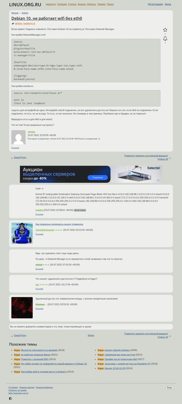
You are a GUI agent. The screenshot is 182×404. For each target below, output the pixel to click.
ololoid (39, 264)
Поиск (110, 4)
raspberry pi (29, 23)
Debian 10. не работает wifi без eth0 (46, 18)
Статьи (72, 4)
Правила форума (26, 387)
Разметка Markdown (44, 387)
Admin (25, 13)
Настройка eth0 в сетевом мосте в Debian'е (44, 372)
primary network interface (117, 350)
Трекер (101, 4)
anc (37, 284)
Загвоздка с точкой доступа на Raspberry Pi (127, 364)
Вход (168, 4)
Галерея (62, 4)
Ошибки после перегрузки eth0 (121, 359)
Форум (81, 4)
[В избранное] (165, 29)
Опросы (91, 4)
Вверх (169, 388)
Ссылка (15, 148)
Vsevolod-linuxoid (45, 230)
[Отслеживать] (165, 38)
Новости (51, 4)
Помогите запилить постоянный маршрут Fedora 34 (146, 157)
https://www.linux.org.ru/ (18, 393)
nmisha (31, 132)
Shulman (40, 304)
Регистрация (155, 4)
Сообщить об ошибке (18, 390)
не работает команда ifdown (35, 355)
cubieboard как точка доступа (120, 355)
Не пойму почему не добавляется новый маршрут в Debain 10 (54, 364)
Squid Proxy (20, 157)
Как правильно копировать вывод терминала (59, 224)
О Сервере (13, 387)
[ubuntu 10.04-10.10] (115, 368)
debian (18, 23)
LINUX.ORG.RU (25, 4)
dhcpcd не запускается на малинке (39, 350)
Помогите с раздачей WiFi (35, 359)
